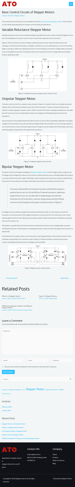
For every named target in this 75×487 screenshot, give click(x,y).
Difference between (17, 310)
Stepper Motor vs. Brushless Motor (13, 424)
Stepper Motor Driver (51, 389)
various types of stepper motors (51, 21)
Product (55, 457)
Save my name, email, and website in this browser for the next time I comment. (30, 367)
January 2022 (6, 410)
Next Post (65, 278)
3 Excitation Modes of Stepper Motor (14, 431)
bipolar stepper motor (39, 172)
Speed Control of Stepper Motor (13, 435)
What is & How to (58, 460)
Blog (54, 463)
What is (23, 298)
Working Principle (6, 393)
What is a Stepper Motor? (11, 296)
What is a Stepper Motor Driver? (13, 427)
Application (5, 389)
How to (23, 389)
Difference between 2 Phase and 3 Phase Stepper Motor (20, 438)
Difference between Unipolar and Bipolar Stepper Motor (17, 307)
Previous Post (11, 278)
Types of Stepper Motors (48, 296)
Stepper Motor (20, 16)
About (55, 454)
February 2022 (7, 407)
